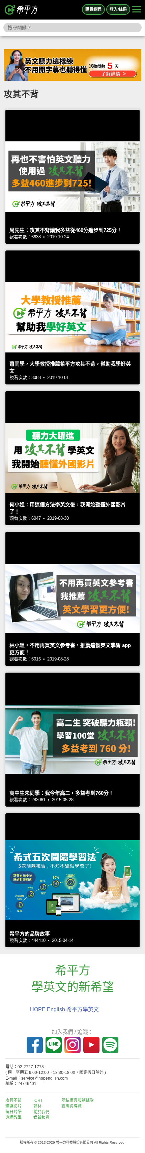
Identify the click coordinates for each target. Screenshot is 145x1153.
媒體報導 (41, 1117)
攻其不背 (13, 1100)
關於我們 (41, 1112)
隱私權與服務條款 (77, 1100)
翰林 (37, 1106)
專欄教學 (13, 1117)
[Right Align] (136, 10)
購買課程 (93, 9)
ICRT (38, 1100)
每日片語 (13, 1112)
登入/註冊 (118, 9)
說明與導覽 (71, 1106)
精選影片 (13, 1106)
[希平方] (21, 10)
